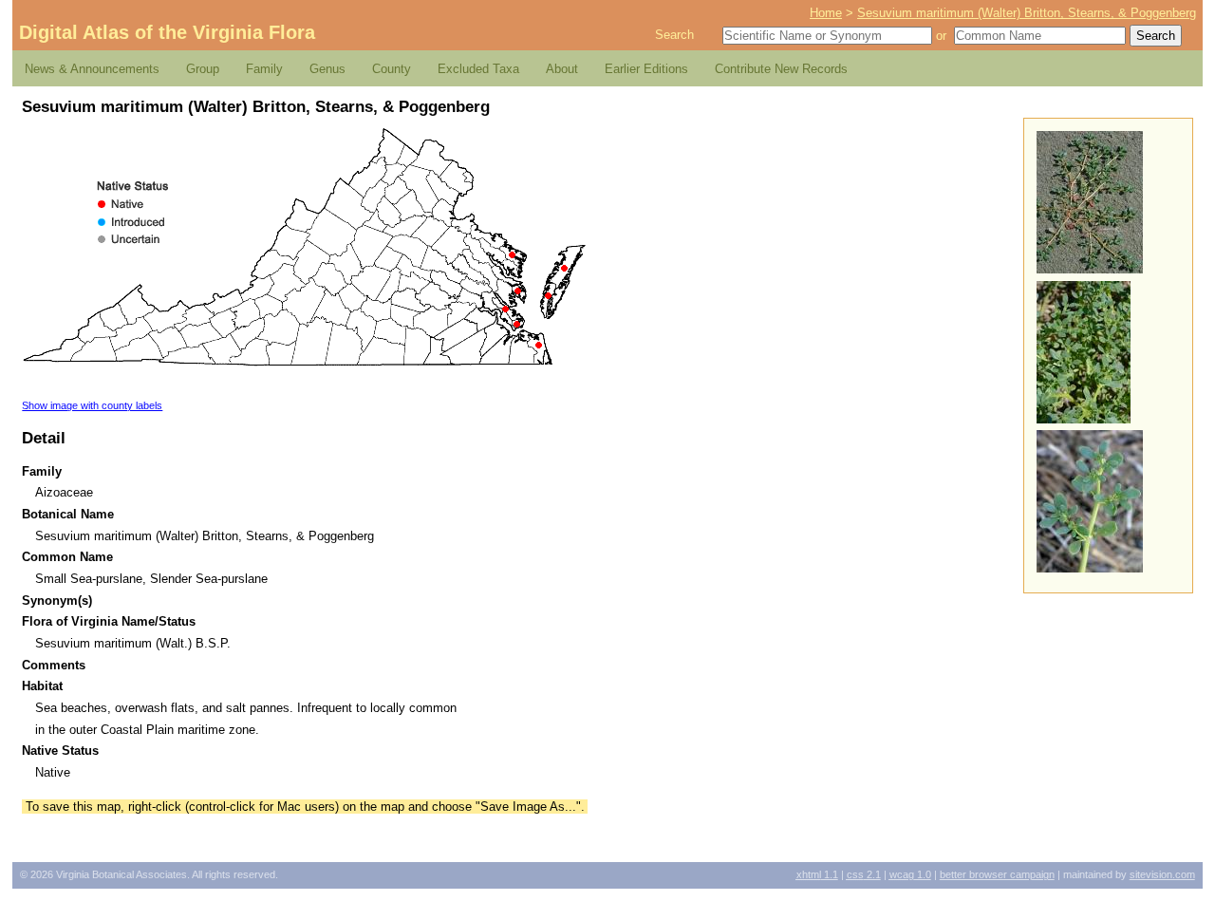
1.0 (910, 874)
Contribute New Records (781, 69)
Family (264, 69)
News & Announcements (92, 69)
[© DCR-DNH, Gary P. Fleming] (1090, 269)
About (562, 69)
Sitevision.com (1162, 874)
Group (202, 69)
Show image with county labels (92, 405)
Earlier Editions (646, 69)
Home (826, 13)
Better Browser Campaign (997, 874)
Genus (327, 69)
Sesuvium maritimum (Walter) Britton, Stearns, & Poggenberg (1026, 13)
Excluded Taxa (478, 69)
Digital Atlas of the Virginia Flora (167, 32)
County (391, 69)
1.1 (817, 874)
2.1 (864, 874)
